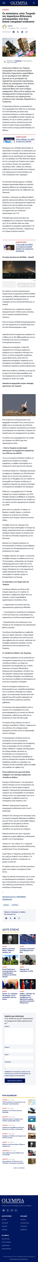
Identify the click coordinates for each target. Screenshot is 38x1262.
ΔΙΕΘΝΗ (5, 10)
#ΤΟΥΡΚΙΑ (15, 905)
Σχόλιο (7, 1026)
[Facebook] (13, 32)
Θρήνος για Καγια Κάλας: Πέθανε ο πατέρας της (8, 950)
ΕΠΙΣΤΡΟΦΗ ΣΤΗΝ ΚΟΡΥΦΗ (19, 1259)
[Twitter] (18, 32)
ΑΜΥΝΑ (4, 1220)
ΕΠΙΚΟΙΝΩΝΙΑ (6, 1249)
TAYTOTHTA (6, 1239)
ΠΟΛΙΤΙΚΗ (23, 1226)
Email (7, 1054)
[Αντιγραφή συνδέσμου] (26, 32)
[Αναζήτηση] (34, 3)
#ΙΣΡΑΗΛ (6, 905)
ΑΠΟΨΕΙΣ (5, 1223)
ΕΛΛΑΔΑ (4, 1229)
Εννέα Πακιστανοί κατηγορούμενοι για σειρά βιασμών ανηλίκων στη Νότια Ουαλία (9, 973)
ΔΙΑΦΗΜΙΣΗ (6, 1245)
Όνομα (7, 1047)
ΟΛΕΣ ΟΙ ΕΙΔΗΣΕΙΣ (19, 1168)
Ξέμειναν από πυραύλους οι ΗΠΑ (26, 970)
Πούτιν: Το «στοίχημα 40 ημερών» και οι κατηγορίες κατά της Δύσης (9, 996)
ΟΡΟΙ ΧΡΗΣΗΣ (6, 1242)
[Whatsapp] (22, 32)
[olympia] (19, 3)
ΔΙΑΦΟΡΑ (23, 1229)
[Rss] (16, 1210)
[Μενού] (4, 3)
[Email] (12, 1210)
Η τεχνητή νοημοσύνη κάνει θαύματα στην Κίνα (27, 950)
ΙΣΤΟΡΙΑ (23, 1220)
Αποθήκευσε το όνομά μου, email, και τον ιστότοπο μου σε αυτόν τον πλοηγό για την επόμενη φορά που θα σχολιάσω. (17, 1073)
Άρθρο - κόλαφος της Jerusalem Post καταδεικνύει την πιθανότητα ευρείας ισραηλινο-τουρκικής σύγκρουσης (27, 998)
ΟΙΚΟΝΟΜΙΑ (24, 1223)
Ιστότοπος (8, 1062)
